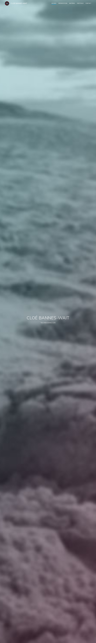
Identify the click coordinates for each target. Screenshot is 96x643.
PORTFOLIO (80, 3)
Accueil (54, 3)
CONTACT (88, 3)
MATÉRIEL (72, 3)
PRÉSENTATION (62, 3)
